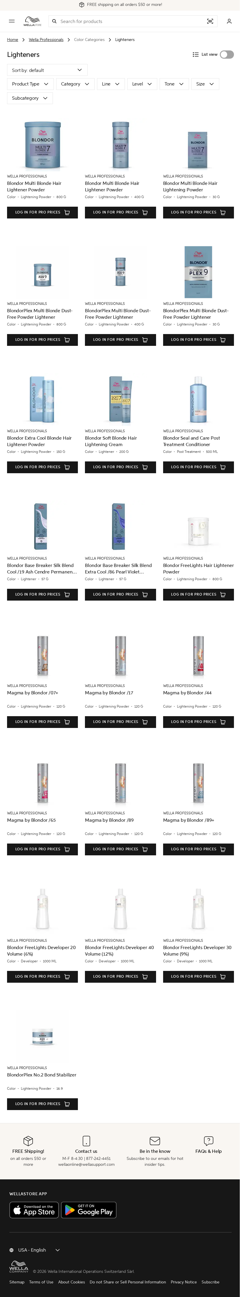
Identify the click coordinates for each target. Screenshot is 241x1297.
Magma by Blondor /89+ (189, 820)
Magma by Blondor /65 (31, 820)
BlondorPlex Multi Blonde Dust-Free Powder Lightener (40, 314)
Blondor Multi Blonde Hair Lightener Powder (34, 186)
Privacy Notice (184, 1282)
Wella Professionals (46, 39)
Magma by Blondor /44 (187, 693)
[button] (54, 21)
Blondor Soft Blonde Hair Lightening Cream (111, 441)
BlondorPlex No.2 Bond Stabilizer (41, 1075)
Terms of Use (41, 1282)
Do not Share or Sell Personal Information (128, 1282)
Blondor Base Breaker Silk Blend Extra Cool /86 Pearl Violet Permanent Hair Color (118, 569)
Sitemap (16, 1282)
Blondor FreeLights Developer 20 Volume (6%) (41, 951)
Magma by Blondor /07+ (32, 693)
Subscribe (211, 1282)
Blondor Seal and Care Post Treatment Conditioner (191, 441)
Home (12, 39)
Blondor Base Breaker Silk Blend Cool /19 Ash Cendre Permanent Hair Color (40, 569)
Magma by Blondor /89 (109, 820)
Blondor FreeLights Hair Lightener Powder (198, 569)
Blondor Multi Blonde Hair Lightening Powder (190, 186)
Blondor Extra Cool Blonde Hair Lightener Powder (39, 441)
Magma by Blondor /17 (109, 693)
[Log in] (229, 21)
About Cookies (71, 1282)
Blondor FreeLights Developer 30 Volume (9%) (197, 951)
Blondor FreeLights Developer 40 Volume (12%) (119, 951)
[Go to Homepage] (32, 21)
